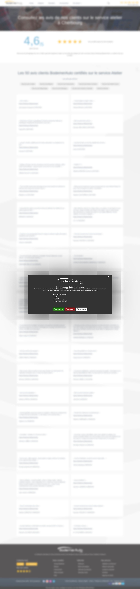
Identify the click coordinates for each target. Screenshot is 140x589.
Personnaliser (81, 309)
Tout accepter (58, 309)
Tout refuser (70, 309)
